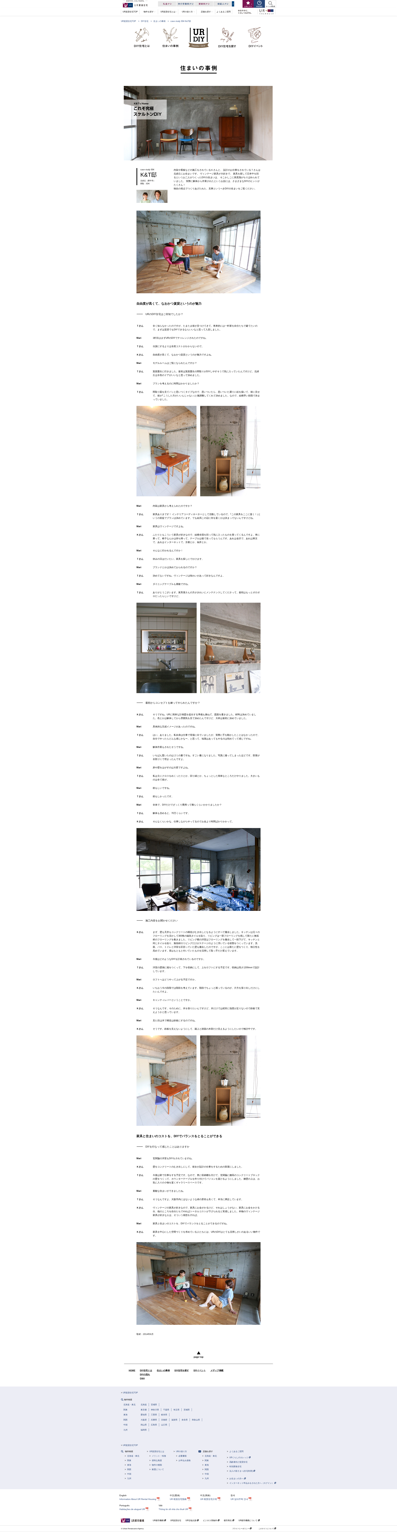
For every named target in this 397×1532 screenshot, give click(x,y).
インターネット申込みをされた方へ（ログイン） (251, 1483)
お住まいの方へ (236, 1478)
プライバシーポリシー (241, 1529)
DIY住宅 (144, 21)
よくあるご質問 (236, 1451)
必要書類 (182, 1456)
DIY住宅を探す (181, 1370)
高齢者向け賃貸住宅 (238, 1462)
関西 (129, 1469)
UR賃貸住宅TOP (128, 21)
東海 (129, 1465)
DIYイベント (200, 1370)
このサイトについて (266, 1529)
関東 (129, 1460)
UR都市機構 (158, 1520)
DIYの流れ (145, 1374)
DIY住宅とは (146, 1370)
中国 (129, 1474)
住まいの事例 (159, 21)
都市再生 (228, 1520)
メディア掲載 (216, 1370)
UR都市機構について (248, 1520)
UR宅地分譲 (191, 1520)
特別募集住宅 (235, 1466)
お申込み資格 (184, 1460)
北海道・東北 (133, 1456)
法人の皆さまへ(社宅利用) (241, 1471)
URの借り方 (181, 1451)
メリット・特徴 (159, 1456)
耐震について (158, 1469)
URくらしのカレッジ (239, 1457)
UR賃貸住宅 (175, 1520)
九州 (129, 1478)
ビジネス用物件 (210, 1520)
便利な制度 (157, 1460)
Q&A (142, 1378)
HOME (132, 1370)
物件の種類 (157, 1465)
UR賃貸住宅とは (156, 1451)
